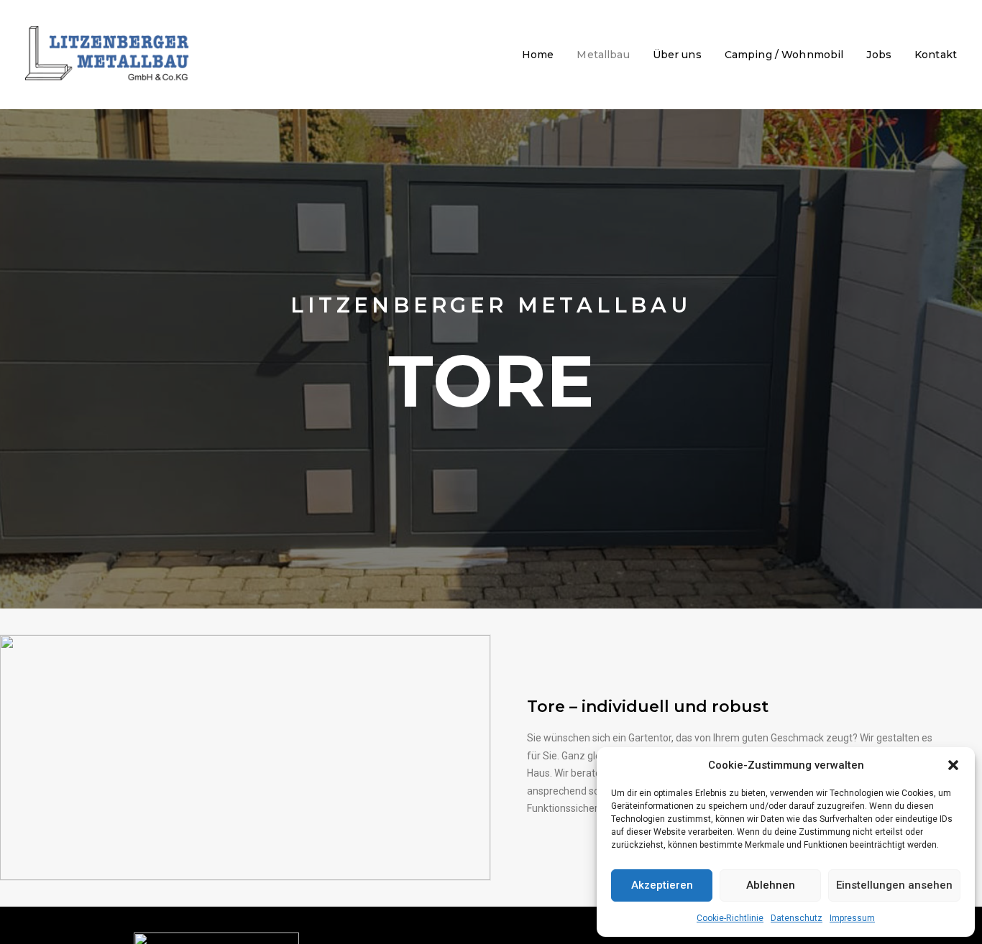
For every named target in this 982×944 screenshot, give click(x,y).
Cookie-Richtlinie (730, 918)
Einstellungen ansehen (894, 885)
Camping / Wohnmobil (784, 54)
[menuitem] (543, 54)
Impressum (852, 918)
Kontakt (935, 54)
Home (538, 54)
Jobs (878, 54)
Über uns (677, 54)
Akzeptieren (662, 885)
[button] (953, 765)
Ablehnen (770, 885)
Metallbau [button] (603, 54)
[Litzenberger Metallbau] (108, 54)
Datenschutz (796, 918)
